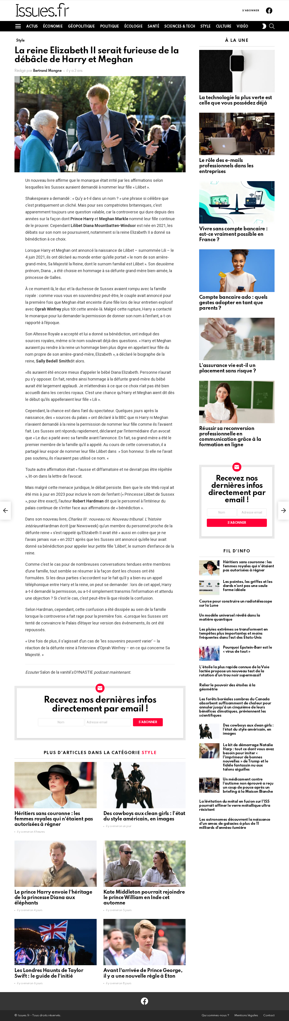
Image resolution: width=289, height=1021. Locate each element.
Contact (269, 1015)
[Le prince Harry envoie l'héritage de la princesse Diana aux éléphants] (55, 864)
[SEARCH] (272, 26)
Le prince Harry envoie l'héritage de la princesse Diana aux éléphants (53, 898)
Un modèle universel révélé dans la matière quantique (229, 617)
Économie (53, 26)
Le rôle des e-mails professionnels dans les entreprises (226, 166)
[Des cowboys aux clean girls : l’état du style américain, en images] (144, 785)
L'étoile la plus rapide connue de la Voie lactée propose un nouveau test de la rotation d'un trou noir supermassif (234, 671)
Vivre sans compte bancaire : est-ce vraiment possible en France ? (233, 234)
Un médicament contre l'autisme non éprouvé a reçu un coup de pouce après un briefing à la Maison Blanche (248, 786)
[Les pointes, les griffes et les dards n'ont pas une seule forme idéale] (209, 587)
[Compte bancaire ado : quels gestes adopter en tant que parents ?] (237, 270)
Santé (153, 26)
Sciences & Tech (179, 26)
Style (205, 26)
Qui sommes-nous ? (215, 1015)
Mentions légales (246, 1015)
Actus (32, 26)
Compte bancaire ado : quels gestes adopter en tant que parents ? (233, 303)
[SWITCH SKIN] (264, 26)
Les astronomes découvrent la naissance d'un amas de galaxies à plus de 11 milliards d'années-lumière (234, 824)
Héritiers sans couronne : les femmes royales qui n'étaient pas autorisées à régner (53, 819)
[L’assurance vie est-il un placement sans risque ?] (237, 339)
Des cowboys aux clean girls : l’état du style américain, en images (248, 730)
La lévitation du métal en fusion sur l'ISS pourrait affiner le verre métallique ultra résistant (234, 806)
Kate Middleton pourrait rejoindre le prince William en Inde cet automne (144, 898)
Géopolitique (81, 26)
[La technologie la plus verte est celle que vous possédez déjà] (237, 71)
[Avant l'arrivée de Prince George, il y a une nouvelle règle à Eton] (144, 942)
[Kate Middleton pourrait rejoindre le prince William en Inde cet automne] (144, 864)
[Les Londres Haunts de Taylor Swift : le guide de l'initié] (55, 942)
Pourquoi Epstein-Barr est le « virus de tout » (247, 650)
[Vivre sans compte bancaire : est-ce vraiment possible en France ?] (237, 202)
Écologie (133, 26)
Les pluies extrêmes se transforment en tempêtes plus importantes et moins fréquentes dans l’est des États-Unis (233, 634)
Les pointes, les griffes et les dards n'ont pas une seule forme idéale (247, 586)
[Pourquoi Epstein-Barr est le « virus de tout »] (209, 653)
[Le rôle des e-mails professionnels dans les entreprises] (237, 134)
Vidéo (242, 26)
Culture (223, 26)
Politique (109, 26)
